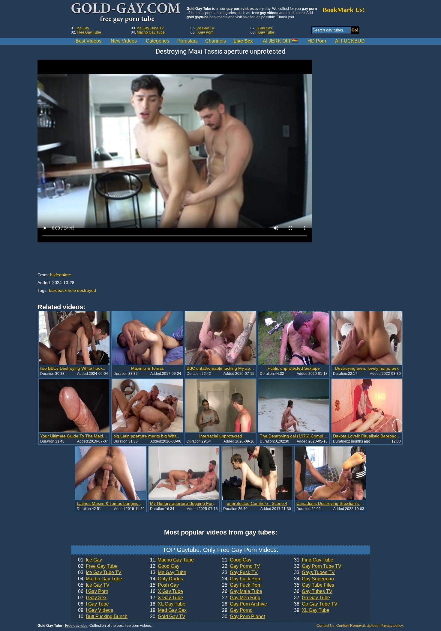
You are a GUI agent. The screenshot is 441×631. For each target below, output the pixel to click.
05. (94, 585)
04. (100, 578)
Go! (355, 30)
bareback (58, 290)
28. (244, 604)
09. (95, 610)
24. (242, 578)
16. (166, 591)
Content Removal (350, 626)
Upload (373, 626)
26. (242, 591)
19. (168, 610)
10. (103, 616)
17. (166, 597)
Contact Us (325, 626)
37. (312, 597)
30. (243, 616)
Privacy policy (391, 626)
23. (240, 572)
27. (241, 597)
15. (164, 585)
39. (311, 610)
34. (314, 578)
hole (72, 290)
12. (164, 566)
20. (167, 616)
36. (313, 591)
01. (90, 560)
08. (93, 604)
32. (317, 566)
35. (314, 585)
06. (93, 591)
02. (98, 566)
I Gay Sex (264, 28)
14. (166, 578)
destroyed (86, 290)
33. (314, 572)
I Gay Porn (205, 32)
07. (92, 597)
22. (241, 566)
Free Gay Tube (89, 32)
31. (313, 560)
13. (168, 572)
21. (236, 560)
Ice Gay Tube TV (150, 28)
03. (100, 572)
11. (172, 560)
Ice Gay (83, 28)
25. (242, 585)
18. (167, 604)
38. (316, 604)
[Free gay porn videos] (126, 13)
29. (237, 610)
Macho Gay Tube (151, 32)
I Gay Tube (265, 32)
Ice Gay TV (205, 28)
